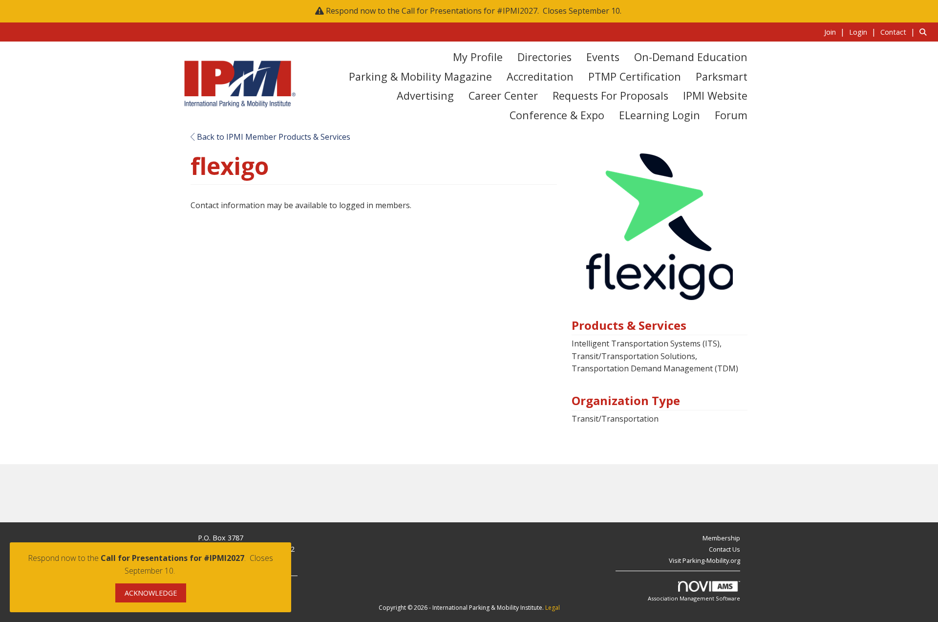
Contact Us (724, 549)
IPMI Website (715, 95)
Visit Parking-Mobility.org (704, 560)
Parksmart (721, 76)
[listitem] (835, 31)
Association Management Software (694, 598)
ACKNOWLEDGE (151, 593)
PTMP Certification (634, 76)
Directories (544, 57)
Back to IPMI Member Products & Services (272, 136)
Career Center (503, 95)
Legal (552, 607)
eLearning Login (659, 115)
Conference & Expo (557, 115)
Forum (731, 115)
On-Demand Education (690, 57)
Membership (721, 538)
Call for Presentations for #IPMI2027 (469, 10)
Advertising (425, 95)
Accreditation (540, 76)
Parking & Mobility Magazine (420, 76)
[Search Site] (925, 31)
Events (602, 57)
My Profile (478, 57)
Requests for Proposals (610, 95)
